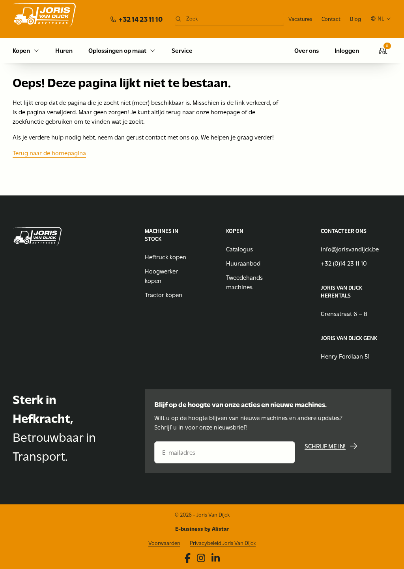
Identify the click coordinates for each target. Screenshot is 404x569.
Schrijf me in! (325, 446)
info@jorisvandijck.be (350, 249)
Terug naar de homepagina (49, 152)
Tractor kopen (163, 294)
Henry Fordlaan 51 (345, 356)
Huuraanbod (243, 263)
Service (182, 50)
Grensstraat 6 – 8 (344, 313)
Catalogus (239, 249)
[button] (380, 18)
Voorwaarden (164, 542)
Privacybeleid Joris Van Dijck (223, 542)
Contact (331, 18)
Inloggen (347, 50)
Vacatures (300, 18)
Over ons (306, 50)
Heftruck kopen (165, 256)
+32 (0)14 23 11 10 (344, 263)
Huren (64, 50)
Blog (355, 18)
